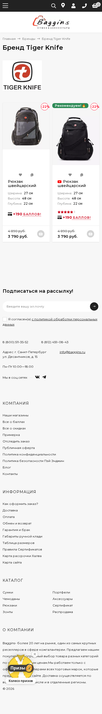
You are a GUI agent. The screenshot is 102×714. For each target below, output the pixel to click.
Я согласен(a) (50, 321)
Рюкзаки (10, 605)
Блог (7, 467)
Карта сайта (12, 562)
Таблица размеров (19, 543)
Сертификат (63, 605)
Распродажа (63, 612)
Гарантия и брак (16, 530)
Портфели (61, 592)
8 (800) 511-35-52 (15, 342)
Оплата (9, 517)
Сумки (8, 592)
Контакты (10, 474)
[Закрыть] (35, 654)
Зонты (8, 612)
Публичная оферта (19, 448)
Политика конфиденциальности (29, 454)
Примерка (11, 435)
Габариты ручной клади (22, 536)
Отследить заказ (16, 441)
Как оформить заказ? (20, 504)
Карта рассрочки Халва (22, 556)
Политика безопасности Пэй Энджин (33, 461)
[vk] (37, 377)
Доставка (10, 510)
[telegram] (44, 377)
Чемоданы (11, 599)
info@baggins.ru (72, 352)
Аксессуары (63, 599)
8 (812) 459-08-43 (55, 342)
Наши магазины (16, 415)
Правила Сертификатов (22, 549)
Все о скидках (14, 428)
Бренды (28, 39)
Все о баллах (14, 422)
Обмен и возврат (17, 523)
